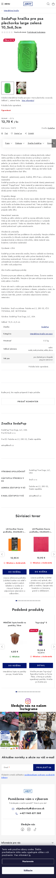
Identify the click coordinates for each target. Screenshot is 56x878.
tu (29, 855)
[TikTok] (35, 829)
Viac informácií (28, 100)
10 (31, 600)
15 (39, 600)
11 (33, 600)
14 (38, 600)
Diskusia (18, 143)
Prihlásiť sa (43, 767)
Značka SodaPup (35, 143)
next (54, 554)
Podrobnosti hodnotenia (36, 32)
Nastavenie (28, 861)
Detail (41, 665)
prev (2, 554)
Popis (7, 143)
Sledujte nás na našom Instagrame (28, 707)
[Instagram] (28, 829)
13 (36, 600)
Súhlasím (28, 870)
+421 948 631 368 (30, 813)
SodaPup (51, 128)
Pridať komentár (28, 401)
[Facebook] (22, 829)
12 (35, 600)
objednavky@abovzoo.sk (30, 808)
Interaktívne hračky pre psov (41, 333)
